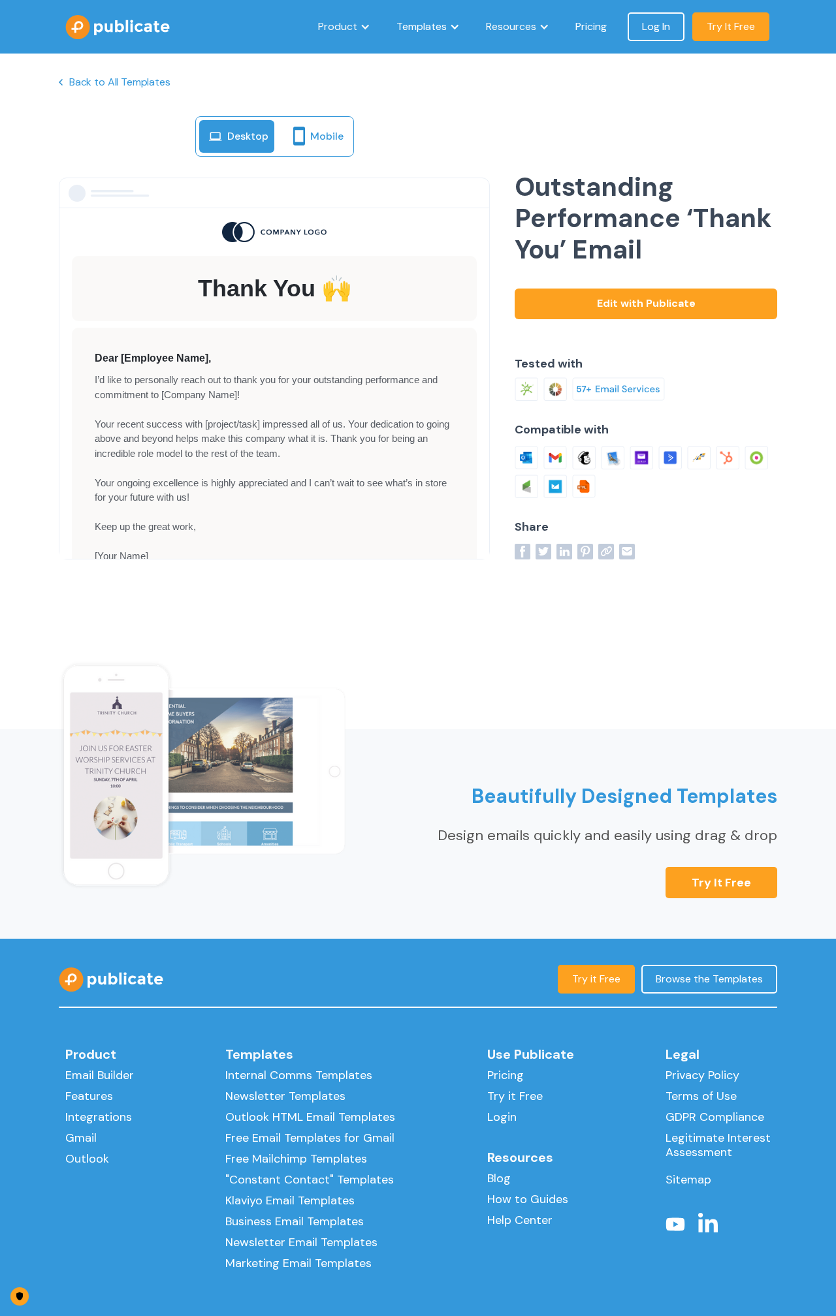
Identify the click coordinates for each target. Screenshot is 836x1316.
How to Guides (527, 1199)
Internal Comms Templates (298, 1075)
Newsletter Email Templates (301, 1242)
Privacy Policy (702, 1075)
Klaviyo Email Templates (290, 1200)
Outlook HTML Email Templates (310, 1117)
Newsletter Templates (285, 1096)
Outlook (87, 1159)
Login (502, 1117)
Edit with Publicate (646, 303)
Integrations (98, 1117)
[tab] (236, 136)
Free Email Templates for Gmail (309, 1138)
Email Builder (99, 1075)
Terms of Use (701, 1096)
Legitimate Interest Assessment (718, 1145)
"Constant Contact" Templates (309, 1179)
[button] (344, 26)
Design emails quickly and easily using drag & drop (607, 835)
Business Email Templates (294, 1221)
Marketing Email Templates (298, 1263)
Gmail (81, 1138)
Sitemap (688, 1179)
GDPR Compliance (715, 1117)
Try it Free (721, 882)
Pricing (591, 26)
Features (89, 1096)
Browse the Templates (709, 979)
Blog (499, 1178)
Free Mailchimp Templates (296, 1159)
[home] (117, 27)
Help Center (520, 1220)
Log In (656, 26)
